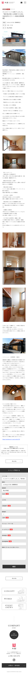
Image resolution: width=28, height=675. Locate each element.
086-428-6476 (15, 656)
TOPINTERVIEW (14, 634)
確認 (14, 567)
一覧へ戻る (14, 461)
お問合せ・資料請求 (14, 665)
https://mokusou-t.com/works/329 (11, 439)
